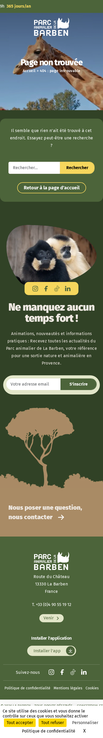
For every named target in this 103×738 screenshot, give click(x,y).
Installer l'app (48, 650)
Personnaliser (85, 722)
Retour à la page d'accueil (51, 188)
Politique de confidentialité (27, 688)
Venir (49, 618)
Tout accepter (20, 722)
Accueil (29, 71)
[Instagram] (35, 288)
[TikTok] (57, 288)
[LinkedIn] (67, 288)
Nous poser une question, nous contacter (45, 512)
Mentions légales (68, 688)
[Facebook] (46, 288)
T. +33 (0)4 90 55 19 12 (51, 604)
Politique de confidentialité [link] (48, 731)
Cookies (92, 688)
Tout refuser (52, 722)
